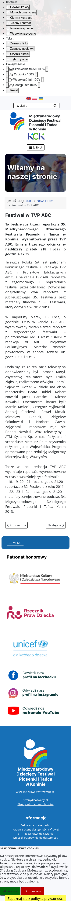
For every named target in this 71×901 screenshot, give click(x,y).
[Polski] (35, 98)
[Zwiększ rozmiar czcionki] (36, 74)
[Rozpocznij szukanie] (55, 105)
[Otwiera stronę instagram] (34, 693)
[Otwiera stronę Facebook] (34, 675)
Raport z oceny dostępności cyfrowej (35, 829)
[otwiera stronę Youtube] (34, 710)
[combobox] (32, 105)
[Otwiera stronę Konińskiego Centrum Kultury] (35, 136)
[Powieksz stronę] (46, 69)
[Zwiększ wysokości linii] (42, 79)
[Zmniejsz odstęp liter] (7, 85)
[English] (29, 98)
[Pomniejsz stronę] (7, 69)
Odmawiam (32, 891)
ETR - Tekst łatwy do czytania (36, 833)
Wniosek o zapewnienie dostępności (36, 837)
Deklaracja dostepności (35, 825)
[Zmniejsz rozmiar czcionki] (7, 74)
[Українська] (42, 98)
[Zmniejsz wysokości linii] (7, 79)
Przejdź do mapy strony (3, 99)
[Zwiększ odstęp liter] (39, 85)
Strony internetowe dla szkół (36, 804)
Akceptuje (10, 891)
